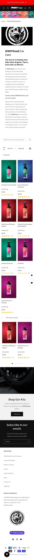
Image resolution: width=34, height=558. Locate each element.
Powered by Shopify (22, 554)
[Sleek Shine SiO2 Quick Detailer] (8, 210)
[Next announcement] (30, 2)
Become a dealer (9, 465)
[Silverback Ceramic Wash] (8, 171)
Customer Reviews (9, 460)
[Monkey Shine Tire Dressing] (8, 287)
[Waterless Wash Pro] (8, 249)
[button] (4, 8)
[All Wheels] (25, 249)
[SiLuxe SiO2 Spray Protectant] (25, 171)
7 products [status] (6, 155)
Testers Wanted (8, 473)
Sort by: (8, 148)
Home (3, 21)
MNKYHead (14, 554)
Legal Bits (7, 486)
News (5, 477)
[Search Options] (31, 140)
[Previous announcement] (3, 2)
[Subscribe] (28, 441)
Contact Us (7, 482)
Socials (6, 469)
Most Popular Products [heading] (12, 317)
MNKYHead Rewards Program (13, 456)
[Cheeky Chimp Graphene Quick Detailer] (25, 210)
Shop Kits (17, 414)
